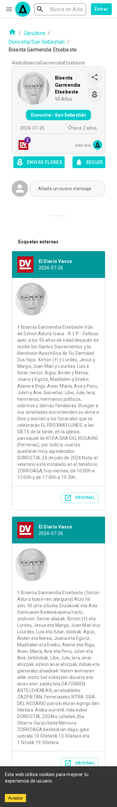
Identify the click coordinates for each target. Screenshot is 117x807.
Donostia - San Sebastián (58, 115)
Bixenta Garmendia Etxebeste (67, 85)
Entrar (101, 9)
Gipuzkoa (34, 33)
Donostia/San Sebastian (36, 42)
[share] (94, 77)
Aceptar (15, 798)
